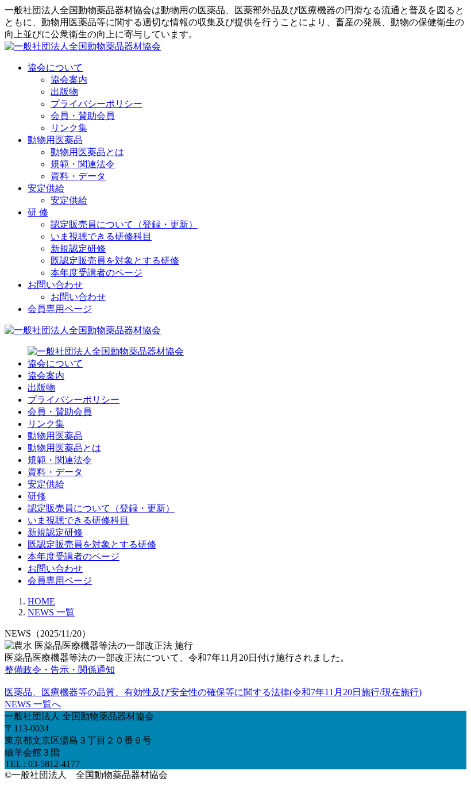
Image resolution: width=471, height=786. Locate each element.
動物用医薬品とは (87, 152)
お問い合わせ (55, 285)
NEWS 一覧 (51, 612)
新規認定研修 (78, 248)
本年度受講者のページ (96, 273)
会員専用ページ (60, 309)
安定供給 (46, 188)
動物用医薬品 (55, 140)
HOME (41, 601)
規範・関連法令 (83, 164)
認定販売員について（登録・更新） (124, 224)
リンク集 (69, 128)
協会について (55, 67)
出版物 (64, 92)
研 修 (38, 212)
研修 (37, 496)
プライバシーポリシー (96, 104)
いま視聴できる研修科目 (101, 236)
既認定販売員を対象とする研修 (115, 260)
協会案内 (69, 79)
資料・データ (78, 176)
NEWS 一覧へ (33, 704)
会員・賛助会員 (83, 116)
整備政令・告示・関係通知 (60, 670)
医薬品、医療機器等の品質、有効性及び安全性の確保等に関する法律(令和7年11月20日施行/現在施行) (213, 692)
